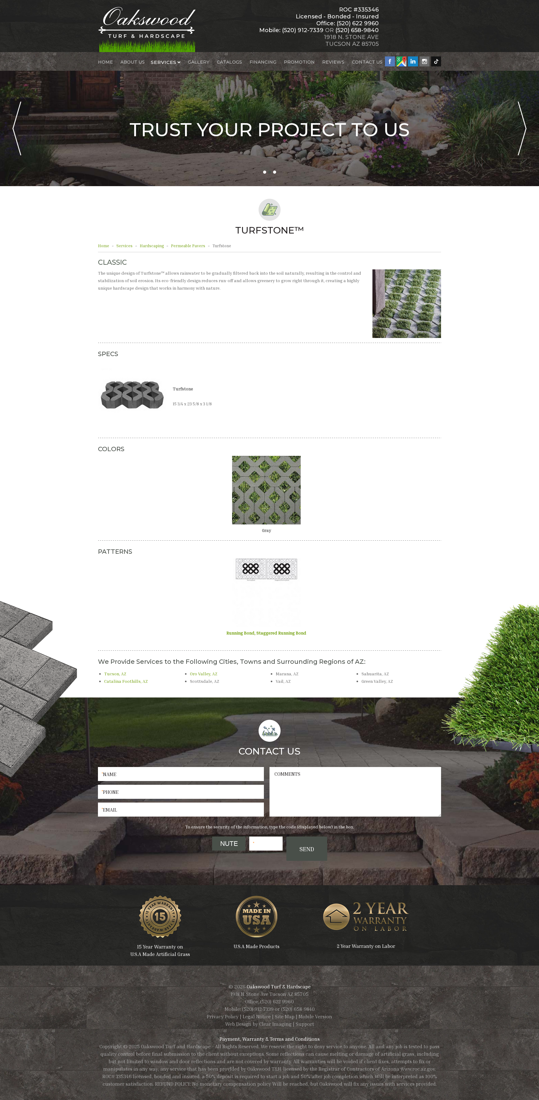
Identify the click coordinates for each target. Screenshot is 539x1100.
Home (105, 62)
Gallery (198, 62)
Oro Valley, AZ (203, 673)
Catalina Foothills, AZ (126, 681)
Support (305, 1024)
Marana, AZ (287, 673)
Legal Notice (257, 1016)
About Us (132, 62)
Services (163, 62)
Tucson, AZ (115, 673)
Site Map (284, 1016)
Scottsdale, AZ (204, 681)
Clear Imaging (275, 1024)
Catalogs (229, 62)
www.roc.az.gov (418, 1069)
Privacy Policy (223, 1016)
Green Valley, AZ (377, 681)
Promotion (299, 62)
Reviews (333, 62)
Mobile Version (315, 1016)
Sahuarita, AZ (375, 673)
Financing (263, 62)
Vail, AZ (283, 681)
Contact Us (367, 62)
